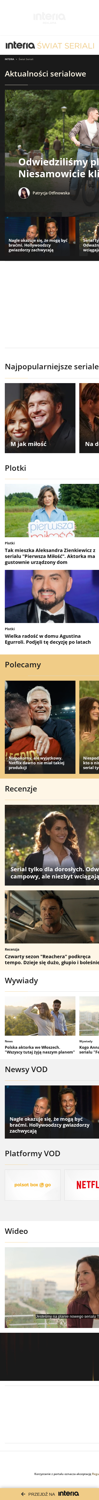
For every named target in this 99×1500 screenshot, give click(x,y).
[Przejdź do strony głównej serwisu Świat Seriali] (65, 45)
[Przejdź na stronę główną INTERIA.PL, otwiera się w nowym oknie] (20, 45)
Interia (9, 59)
